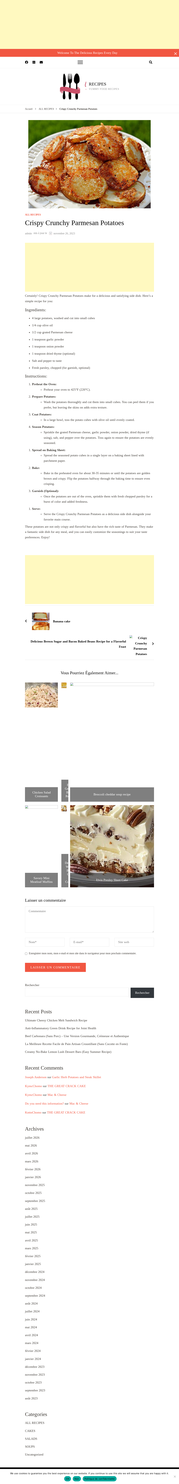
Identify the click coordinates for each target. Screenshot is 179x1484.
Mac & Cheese (57, 1095)
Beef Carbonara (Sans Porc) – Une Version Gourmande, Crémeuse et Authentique (77, 1036)
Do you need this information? (44, 1103)
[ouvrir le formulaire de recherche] (150, 62)
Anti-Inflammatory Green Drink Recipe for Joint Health (60, 1028)
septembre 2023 (35, 1390)
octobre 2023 (33, 1382)
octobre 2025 (33, 1193)
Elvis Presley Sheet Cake (112, 880)
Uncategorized (34, 1454)
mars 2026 (31, 1161)
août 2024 (31, 1303)
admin (28, 233)
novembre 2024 (35, 1280)
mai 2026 (31, 1145)
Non (76, 1478)
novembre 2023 (35, 1374)
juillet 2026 (32, 1137)
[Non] (174, 1476)
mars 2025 (31, 1248)
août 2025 (31, 1208)
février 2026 (33, 1169)
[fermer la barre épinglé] (175, 53)
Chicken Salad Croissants (41, 794)
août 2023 (31, 1398)
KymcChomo (33, 1086)
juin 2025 (31, 1224)
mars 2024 (31, 1343)
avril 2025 (31, 1240)
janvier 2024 (33, 1359)
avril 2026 (31, 1153)
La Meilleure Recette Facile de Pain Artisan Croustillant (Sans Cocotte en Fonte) (76, 1044)
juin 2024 (31, 1319)
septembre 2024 (35, 1295)
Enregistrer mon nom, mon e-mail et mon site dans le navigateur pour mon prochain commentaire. (82, 953)
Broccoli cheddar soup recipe (112, 794)
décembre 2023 (34, 1366)
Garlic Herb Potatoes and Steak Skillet (76, 1077)
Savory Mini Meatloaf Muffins (41, 880)
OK (67, 1478)
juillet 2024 (32, 1311)
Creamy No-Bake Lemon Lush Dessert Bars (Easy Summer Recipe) (68, 1052)
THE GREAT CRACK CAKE (67, 1086)
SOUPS (30, 1446)
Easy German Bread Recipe (70, 790)
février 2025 (33, 1256)
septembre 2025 (35, 1201)
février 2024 (33, 1351)
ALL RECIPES (33, 215)
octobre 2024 (33, 1287)
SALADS (31, 1438)
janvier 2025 (33, 1264)
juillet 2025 (32, 1216)
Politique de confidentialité (99, 1478)
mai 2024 (31, 1327)
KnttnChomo (33, 1112)
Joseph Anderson (35, 1077)
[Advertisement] (89, 24)
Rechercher (32, 985)
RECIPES (97, 84)
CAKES (30, 1431)
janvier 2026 (33, 1177)
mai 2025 (31, 1232)
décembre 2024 (34, 1272)
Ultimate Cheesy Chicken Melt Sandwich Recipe (56, 1020)
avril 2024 (31, 1335)
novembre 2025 (35, 1185)
